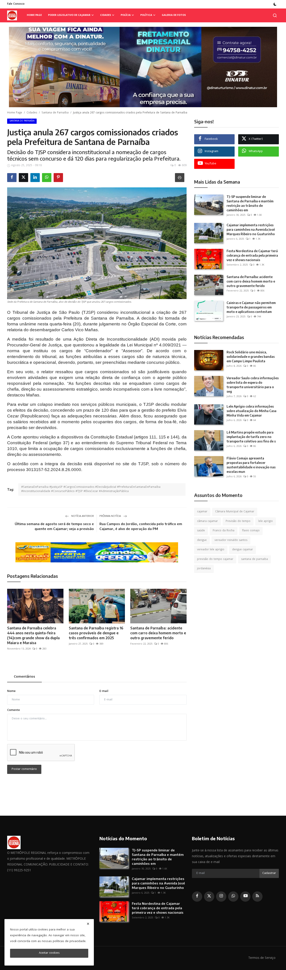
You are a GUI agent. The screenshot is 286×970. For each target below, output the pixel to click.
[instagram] (221, 896)
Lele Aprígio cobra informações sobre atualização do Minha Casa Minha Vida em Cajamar (251, 410)
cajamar (202, 511)
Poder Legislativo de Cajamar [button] (69, 15)
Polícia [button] (126, 15)
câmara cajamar (207, 521)
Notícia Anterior (82, 516)
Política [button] (146, 15)
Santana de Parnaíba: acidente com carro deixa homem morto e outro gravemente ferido (158, 633)
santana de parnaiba (254, 559)
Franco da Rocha (223, 530)
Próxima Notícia (110, 516)
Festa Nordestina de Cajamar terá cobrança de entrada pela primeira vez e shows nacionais (252, 255)
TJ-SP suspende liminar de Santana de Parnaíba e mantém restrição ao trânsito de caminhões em (250, 203)
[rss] (257, 896)
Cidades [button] (105, 15)
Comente (13, 710)
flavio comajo (251, 530)
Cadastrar (269, 873)
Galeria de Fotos (174, 15)
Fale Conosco (16, 4)
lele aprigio (265, 521)
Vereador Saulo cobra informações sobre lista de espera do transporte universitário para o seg (253, 384)
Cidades (32, 113)
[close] (88, 923)
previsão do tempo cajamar (215, 559)
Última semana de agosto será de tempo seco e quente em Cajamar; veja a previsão (54, 526)
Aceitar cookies (49, 953)
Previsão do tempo (238, 521)
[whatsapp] (233, 896)
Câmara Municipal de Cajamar (234, 511)
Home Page (34, 15)
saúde (201, 530)
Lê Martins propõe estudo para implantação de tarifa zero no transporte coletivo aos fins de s (251, 436)
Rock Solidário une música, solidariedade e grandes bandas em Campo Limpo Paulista (251, 356)
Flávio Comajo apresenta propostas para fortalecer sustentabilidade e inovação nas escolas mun (251, 464)
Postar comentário (24, 769)
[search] (275, 15)
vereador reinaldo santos (230, 540)
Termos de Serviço (261, 958)
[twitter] (209, 896)
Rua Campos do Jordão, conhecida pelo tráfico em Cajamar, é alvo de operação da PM (140, 526)
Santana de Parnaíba (55, 113)
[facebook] (197, 896)
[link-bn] (143, 67)
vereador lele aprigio (210, 549)
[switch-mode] (275, 4)
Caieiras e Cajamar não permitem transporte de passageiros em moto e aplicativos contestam (251, 307)
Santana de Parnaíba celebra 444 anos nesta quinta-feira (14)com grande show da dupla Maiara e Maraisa (33, 635)
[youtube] (245, 896)
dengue (202, 540)
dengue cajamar (242, 549)
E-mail (103, 691)
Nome (11, 691)
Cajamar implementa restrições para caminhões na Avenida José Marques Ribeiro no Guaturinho (251, 229)
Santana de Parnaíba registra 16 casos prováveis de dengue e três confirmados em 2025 (96, 633)
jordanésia (204, 568)
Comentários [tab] (24, 677)
